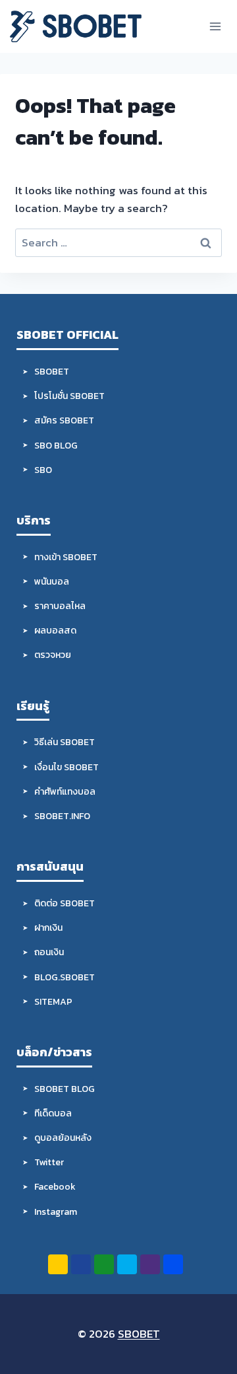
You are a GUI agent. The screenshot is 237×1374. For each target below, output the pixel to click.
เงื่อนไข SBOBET (66, 767)
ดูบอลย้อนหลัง (63, 1138)
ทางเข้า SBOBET (65, 557)
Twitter (49, 1162)
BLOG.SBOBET (64, 977)
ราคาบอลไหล (60, 606)
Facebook (55, 1187)
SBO (43, 470)
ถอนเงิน (49, 952)
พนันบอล (51, 582)
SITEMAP (53, 1002)
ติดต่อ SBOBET (64, 903)
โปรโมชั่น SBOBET (69, 396)
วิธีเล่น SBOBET (64, 742)
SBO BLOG (56, 445)
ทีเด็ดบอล (53, 1113)
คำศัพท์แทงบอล (64, 792)
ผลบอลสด (55, 630)
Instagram (55, 1212)
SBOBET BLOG (64, 1089)
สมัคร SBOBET (64, 420)
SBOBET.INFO (62, 816)
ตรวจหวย (52, 655)
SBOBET (51, 372)
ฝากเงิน (48, 928)
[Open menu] (215, 26)
